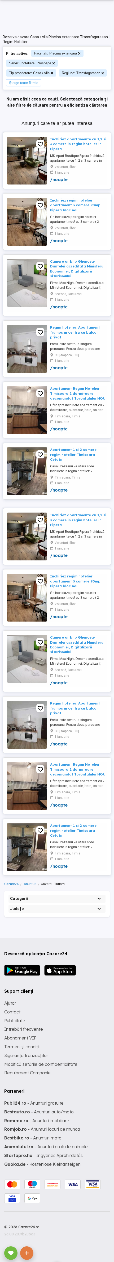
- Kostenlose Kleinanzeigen (42, 1164)
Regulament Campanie (27, 1072)
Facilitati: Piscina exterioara (55, 53)
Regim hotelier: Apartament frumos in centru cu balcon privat (75, 332)
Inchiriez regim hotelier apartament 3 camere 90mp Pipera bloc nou (75, 205)
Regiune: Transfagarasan (81, 73)
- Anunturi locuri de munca (42, 1129)
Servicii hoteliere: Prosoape (30, 63)
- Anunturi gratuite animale (46, 1146)
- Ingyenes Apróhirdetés (43, 1155)
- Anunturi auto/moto (39, 1111)
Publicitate (14, 1020)
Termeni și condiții (22, 1046)
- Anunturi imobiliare (36, 1120)
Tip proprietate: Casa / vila (29, 73)
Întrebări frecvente (23, 1029)
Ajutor (10, 1003)
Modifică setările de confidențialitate (40, 1064)
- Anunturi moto (33, 1138)
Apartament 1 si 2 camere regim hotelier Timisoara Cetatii (73, 454)
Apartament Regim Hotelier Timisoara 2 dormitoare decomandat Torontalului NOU (78, 393)
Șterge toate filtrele (23, 83)
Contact (12, 1011)
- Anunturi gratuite (34, 1103)
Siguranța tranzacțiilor (26, 1055)
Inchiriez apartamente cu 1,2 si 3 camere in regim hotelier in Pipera (78, 144)
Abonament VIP (20, 1038)
